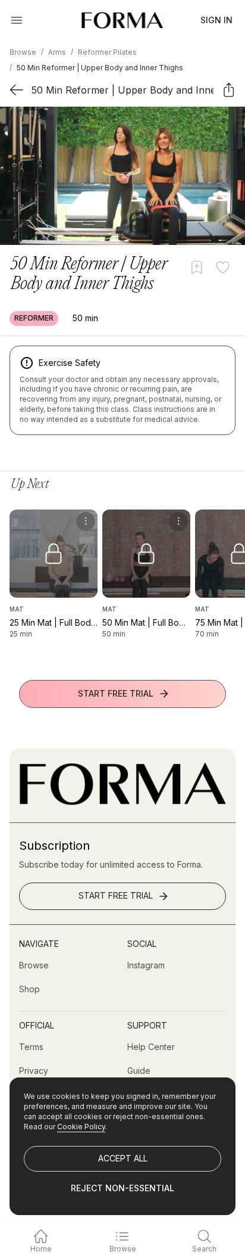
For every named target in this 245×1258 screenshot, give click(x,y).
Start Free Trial (115, 693)
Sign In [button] (216, 20)
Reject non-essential (122, 1188)
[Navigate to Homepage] (122, 20)
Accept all (122, 1158)
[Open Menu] (17, 20)
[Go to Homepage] (122, 802)
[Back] (16, 89)
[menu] (86, 521)
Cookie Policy (81, 1126)
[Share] (228, 89)
